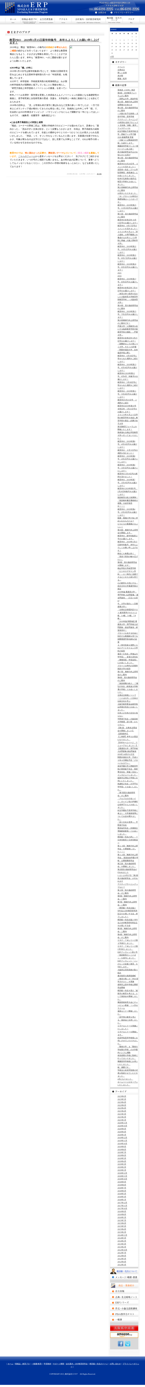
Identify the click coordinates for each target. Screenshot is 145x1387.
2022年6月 (122, 1105)
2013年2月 (122, 1247)
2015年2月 (122, 1232)
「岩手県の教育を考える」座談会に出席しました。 (128, 1020)
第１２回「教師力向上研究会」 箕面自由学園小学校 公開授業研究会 (128, 858)
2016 (119, 276)
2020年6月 (122, 1129)
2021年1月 (122, 1120)
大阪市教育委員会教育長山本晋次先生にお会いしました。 (128, 707)
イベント (121, 67)
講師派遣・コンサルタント (124, 1319)
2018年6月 (122, 1191)
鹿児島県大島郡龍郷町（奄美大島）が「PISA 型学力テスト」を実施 (128, 979)
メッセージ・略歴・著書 (124, 1277)
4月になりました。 (125, 1079)
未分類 (99, 174)
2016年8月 (122, 1214)
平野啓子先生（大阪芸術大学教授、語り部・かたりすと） (128, 722)
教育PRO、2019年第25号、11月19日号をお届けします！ (128, 208)
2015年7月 (122, 1220)
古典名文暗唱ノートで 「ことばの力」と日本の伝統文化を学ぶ (128, 698)
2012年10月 (122, 1250)
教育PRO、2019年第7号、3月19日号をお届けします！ (127, 483)
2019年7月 (122, 1152)
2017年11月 (122, 1206)
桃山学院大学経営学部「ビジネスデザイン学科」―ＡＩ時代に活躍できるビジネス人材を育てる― (128, 574)
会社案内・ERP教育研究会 (89, 20)
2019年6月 (122, 1155)
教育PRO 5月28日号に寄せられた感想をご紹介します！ (128, 385)
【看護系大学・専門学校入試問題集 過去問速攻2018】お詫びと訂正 (128, 751)
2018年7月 (122, 1188)
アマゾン (124, 1335)
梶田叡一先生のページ (114, 20)
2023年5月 (122, 1099)
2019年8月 (122, 1149)
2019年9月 (122, 1146)
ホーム (13, 20)
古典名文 (121, 70)
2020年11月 (122, 1123)
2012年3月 (122, 1265)
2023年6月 (122, 1096)
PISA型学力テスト (124, 1314)
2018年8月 (122, 1185)
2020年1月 (122, 1135)
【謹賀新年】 (123, 734)
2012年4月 (122, 1262)
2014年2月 (122, 1241)
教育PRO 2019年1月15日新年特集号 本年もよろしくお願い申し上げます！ (54, 41)
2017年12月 (122, 1203)
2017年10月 (122, 1208)
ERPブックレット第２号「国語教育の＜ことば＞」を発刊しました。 (127, 955)
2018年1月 (122, 1200)
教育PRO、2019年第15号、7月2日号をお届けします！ (128, 314)
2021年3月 (122, 1114)
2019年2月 (122, 1167)
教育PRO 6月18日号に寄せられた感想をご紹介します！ (128, 359)
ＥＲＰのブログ (131, 20)
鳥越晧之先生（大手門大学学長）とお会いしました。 (128, 787)
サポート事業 (63, 20)
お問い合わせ (115, 1364)
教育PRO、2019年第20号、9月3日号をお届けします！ (128, 267)
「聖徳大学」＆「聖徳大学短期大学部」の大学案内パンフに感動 (128, 1050)
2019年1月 (122, 1170)
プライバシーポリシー (125, 13)
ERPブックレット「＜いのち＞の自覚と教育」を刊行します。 (128, 964)
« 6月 (112, 57)
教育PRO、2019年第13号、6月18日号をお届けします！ (127, 367)
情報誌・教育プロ (29, 20)
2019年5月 (122, 1158)
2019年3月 (122, 1164)
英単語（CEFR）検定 (126, 90)
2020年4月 (122, 1132)
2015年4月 (122, 1229)
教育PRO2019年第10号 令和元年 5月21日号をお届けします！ (127, 409)
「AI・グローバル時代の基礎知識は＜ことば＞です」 (128, 199)
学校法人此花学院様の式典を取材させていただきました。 (128, 1073)
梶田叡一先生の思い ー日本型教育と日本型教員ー (128, 840)
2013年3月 (122, 1244)
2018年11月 (122, 1176)
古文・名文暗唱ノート (124, 1297)
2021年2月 (122, 1117)
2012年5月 (122, 1259)
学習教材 (47, 1364)
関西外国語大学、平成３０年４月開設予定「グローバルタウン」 (128, 760)
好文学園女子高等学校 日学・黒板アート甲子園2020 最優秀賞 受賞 (128, 134)
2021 (119, 273)
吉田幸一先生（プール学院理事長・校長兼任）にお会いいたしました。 (128, 173)
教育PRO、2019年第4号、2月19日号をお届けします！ (127, 512)
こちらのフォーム (26, 156)
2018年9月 (122, 1182)
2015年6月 (122, 1223)
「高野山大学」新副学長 (128, 99)
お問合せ (99, 13)
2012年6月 (122, 1256)
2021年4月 (122, 1111)
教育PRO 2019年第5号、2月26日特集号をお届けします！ (127, 491)
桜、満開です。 (124, 1067)
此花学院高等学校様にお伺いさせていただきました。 (128, 1041)
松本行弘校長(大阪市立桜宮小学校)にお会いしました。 (127, 181)
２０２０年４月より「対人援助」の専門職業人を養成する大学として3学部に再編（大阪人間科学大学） (128, 237)
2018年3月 (122, 1197)
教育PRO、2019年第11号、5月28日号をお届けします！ (127, 394)
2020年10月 (122, 1126)
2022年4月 (122, 1108)
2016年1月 (122, 1217)
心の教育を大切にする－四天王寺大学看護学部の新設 (128, 586)
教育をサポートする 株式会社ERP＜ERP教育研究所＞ (39, 8)
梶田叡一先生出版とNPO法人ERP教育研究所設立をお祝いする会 (128, 923)
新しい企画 (122, 73)
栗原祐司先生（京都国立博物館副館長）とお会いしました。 (128, 831)
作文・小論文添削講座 (124, 1308)
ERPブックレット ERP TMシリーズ (124, 1302)
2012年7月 (122, 1253)
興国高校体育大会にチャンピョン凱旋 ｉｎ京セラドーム (128, 1005)
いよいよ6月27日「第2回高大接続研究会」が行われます (128, 878)
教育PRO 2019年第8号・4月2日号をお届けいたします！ (128, 459)
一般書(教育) (46, 20)
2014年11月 (122, 1235)
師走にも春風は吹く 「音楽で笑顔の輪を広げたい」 (128, 556)
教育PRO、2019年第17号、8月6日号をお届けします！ (128, 282)
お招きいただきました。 (128, 193)
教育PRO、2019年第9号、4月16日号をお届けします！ (127, 444)
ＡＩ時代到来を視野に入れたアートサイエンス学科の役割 (128, 648)
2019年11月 (122, 1141)
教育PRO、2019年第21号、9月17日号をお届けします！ (127, 258)
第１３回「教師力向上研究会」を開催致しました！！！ (128, 849)
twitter (128, 1344)
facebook (120, 1344)
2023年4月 (122, 1102)
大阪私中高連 (124, 1328)
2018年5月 (122, 1194)
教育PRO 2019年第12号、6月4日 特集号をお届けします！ (128, 376)
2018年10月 (122, 1179)
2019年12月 (122, 1138)
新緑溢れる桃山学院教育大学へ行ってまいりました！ (128, 435)
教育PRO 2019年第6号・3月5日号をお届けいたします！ (128, 468)
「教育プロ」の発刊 (124, 1291)
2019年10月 (122, 1144)
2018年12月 (122, 1173)
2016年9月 (122, 1211)
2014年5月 (122, 1238)
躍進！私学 (122, 79)
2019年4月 (122, 1161)
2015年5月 (122, 1226)
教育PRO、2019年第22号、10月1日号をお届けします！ (127, 249)
